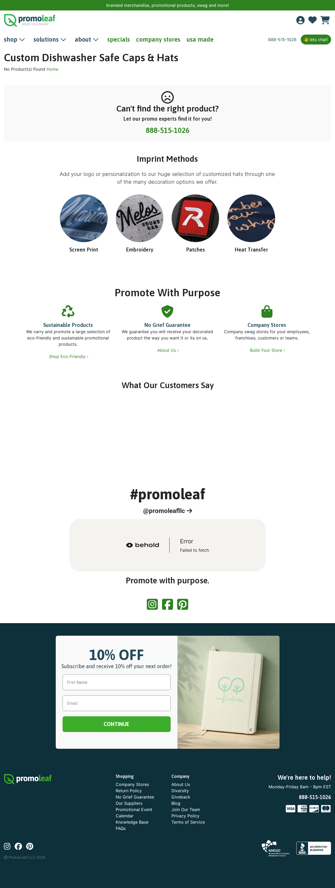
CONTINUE (167, 476)
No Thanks (167, 492)
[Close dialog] (325, 8)
